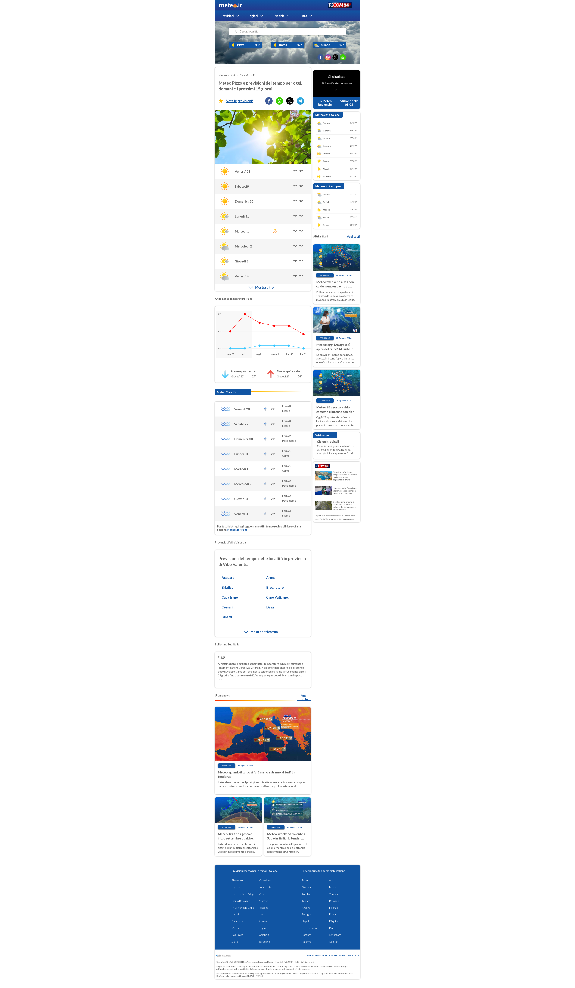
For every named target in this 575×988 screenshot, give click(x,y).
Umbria (235, 914)
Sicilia (234, 941)
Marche (263, 901)
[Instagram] (328, 57)
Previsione (325, 275)
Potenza (306, 934)
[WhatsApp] (343, 57)
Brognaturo (275, 587)
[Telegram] (300, 101)
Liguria (235, 887)
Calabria (264, 934)
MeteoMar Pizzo (237, 529)
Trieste (306, 901)
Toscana (263, 907)
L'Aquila (333, 921)
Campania (237, 921)
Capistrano (230, 597)
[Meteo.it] (231, 5)
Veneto (263, 894)
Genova (306, 887)
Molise (235, 928)
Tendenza (226, 765)
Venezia (333, 894)
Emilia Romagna (240, 901)
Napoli (306, 921)
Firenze (333, 907)
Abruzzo (263, 921)
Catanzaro (335, 934)
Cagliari (334, 941)
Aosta (332, 880)
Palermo (306, 941)
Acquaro (228, 578)
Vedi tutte (304, 697)
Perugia (306, 914)
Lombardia (265, 887)
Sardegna (264, 941)
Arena (271, 578)
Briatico (227, 587)
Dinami (227, 617)
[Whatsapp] (279, 101)
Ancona (306, 907)
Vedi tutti (353, 236)
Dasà (270, 607)
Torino (305, 880)
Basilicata (237, 934)
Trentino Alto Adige (243, 894)
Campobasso (309, 928)
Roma (332, 914)
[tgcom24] (340, 5)
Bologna (334, 901)
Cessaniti (228, 607)
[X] (335, 57)
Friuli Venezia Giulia (243, 907)
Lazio (262, 914)
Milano (333, 887)
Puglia (262, 928)
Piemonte (237, 880)
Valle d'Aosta (266, 880)
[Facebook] (320, 57)
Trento (306, 894)
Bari (331, 928)
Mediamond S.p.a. (240, 973)
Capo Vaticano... (278, 597)
